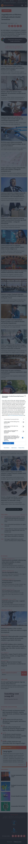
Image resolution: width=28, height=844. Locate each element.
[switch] (23, 422)
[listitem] (14, 419)
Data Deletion (6, 447)
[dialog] (14, 422)
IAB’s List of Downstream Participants (15, 415)
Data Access (14, 447)
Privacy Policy (21, 447)
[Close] (25, 396)
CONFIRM (8, 443)
